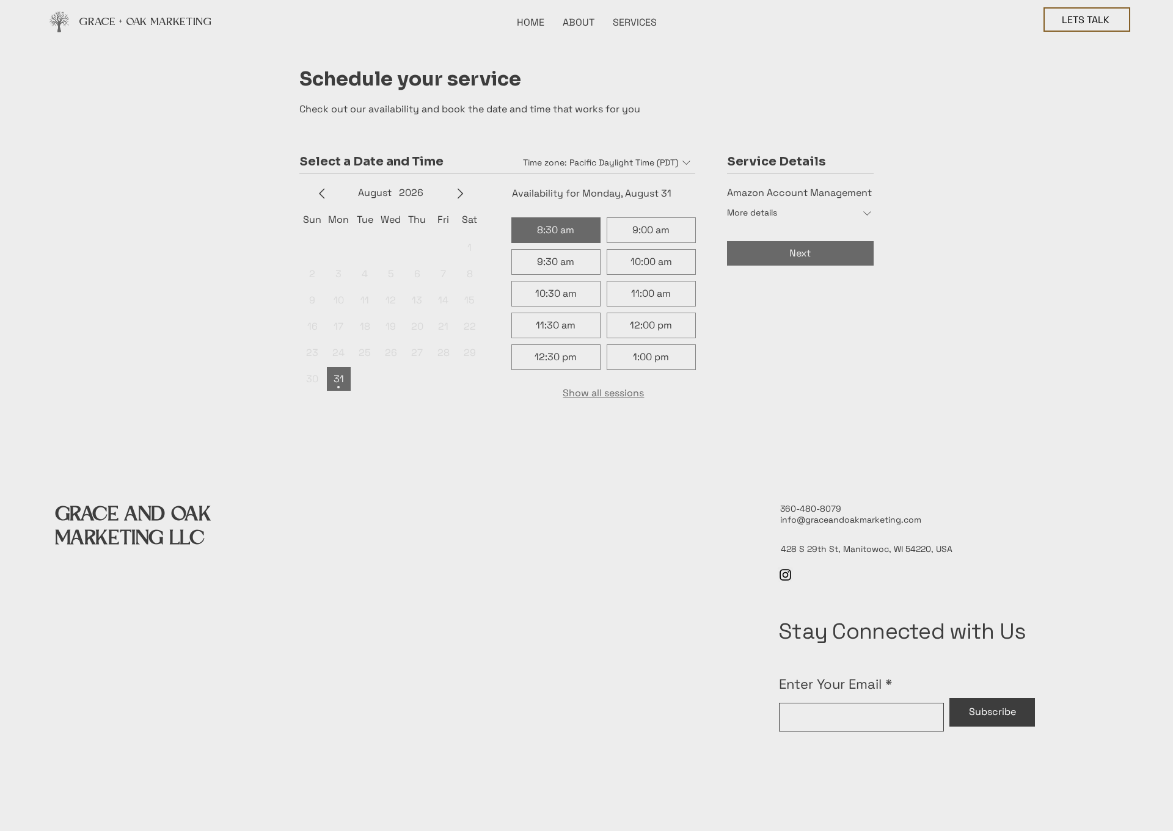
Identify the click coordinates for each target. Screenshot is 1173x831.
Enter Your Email (830, 684)
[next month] (460, 193)
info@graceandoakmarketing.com (850, 519)
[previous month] (322, 193)
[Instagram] (785, 574)
